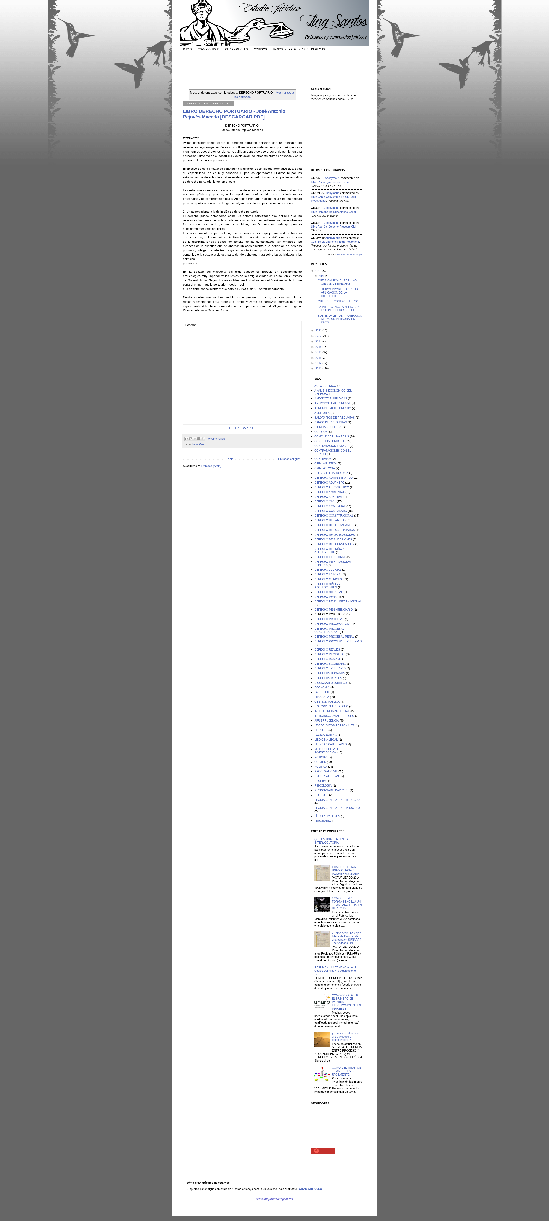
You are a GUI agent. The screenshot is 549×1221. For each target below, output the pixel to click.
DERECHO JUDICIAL (327, 569)
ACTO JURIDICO (325, 385)
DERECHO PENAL (326, 596)
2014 (318, 352)
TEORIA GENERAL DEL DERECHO (337, 800)
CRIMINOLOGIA (324, 468)
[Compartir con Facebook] (199, 439)
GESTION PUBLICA (327, 701)
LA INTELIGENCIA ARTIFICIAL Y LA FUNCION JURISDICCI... (339, 308)
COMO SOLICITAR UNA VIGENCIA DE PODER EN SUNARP (345, 870)
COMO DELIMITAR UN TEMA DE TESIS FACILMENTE (346, 1071)
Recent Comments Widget (349, 254)
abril (322, 275)
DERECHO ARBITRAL (328, 496)
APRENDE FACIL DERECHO (332, 408)
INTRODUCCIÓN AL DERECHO (334, 715)
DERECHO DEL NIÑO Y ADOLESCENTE (329, 550)
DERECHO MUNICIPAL (329, 579)
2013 (318, 357)
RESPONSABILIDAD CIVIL (331, 790)
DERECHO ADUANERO (329, 482)
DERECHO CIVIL (325, 501)
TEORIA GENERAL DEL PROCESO (337, 807)
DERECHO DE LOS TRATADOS (334, 529)
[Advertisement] (265, 69)
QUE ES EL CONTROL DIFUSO (338, 301)
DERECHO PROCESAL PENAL (334, 636)
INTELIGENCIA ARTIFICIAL (332, 711)
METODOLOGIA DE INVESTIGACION (327, 750)
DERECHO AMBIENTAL (329, 492)
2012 (318, 363)
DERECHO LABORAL (328, 574)
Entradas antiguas (289, 459)
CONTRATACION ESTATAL (331, 446)
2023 (318, 271)
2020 (318, 335)
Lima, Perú (198, 444)
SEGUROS (321, 795)
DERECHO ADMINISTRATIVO (333, 477)
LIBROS (319, 730)
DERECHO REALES (327, 649)
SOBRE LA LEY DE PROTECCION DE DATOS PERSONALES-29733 (340, 319)
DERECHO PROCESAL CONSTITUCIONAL (329, 630)
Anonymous (332, 178)
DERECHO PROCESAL (329, 619)
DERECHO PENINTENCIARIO (333, 609)
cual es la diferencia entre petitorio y (335, 241)
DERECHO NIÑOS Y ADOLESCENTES (327, 586)
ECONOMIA (322, 687)
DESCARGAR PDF (242, 428)
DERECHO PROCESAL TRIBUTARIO (338, 641)
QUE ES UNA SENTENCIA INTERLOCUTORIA (331, 841)
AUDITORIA (322, 413)
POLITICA (320, 766)
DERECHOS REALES (328, 678)
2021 (318, 330)
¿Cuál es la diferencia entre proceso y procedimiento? (345, 1036)
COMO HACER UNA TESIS (331, 436)
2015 (318, 346)
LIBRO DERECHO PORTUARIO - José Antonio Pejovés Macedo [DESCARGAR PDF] (234, 114)
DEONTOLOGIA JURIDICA (331, 473)
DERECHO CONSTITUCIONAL (333, 515)
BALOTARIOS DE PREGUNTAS (334, 417)
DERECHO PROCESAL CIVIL (333, 623)
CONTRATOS (323, 458)
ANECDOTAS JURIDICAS (330, 398)
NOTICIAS (321, 757)
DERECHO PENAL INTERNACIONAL (338, 601)
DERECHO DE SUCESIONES (333, 539)
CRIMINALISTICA (325, 463)
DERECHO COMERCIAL (329, 506)
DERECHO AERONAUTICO (331, 487)
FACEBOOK (322, 692)
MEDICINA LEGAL (326, 739)
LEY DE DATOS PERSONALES (334, 725)
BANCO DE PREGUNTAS (330, 422)
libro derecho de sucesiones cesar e (335, 211)
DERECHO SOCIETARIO (330, 663)
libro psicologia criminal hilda (330, 182)
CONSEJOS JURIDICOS (330, 441)
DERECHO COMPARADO (330, 511)
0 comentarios (216, 438)
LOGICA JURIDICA (326, 735)
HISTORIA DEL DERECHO (331, 706)
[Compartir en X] (195, 439)
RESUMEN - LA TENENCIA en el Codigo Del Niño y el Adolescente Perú (335, 971)
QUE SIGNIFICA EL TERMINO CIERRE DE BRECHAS (337, 282)
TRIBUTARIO (322, 820)
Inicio (230, 459)
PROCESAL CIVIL (326, 771)
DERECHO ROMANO (327, 659)
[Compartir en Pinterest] (203, 439)
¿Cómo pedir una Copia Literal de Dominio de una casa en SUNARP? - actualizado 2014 (346, 938)
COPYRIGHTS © (208, 49)
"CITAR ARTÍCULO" (310, 1189)
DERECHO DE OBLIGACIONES (334, 534)
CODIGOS (320, 431)
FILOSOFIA (321, 697)
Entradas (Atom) (211, 466)
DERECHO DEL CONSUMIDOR (334, 544)
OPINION (320, 762)
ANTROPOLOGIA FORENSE (332, 403)
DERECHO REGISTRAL (329, 654)
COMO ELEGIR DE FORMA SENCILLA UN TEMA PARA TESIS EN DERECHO (347, 903)
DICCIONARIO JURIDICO (330, 682)
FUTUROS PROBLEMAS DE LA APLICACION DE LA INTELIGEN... (338, 293)
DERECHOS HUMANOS (329, 673)
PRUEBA (320, 780)
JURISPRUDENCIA (326, 720)
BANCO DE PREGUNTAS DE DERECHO (299, 49)
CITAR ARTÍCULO (236, 49)
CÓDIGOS (260, 49)
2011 (318, 368)
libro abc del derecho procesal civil (334, 226)
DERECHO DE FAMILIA (329, 520)
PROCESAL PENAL (327, 776)
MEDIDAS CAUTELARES (330, 744)
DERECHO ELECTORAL (329, 557)
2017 (318, 341)
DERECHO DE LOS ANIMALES (334, 525)
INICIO (187, 49)
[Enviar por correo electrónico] (186, 439)
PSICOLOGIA (323, 785)
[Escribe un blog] (191, 439)
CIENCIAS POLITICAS (328, 427)
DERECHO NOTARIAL (328, 592)
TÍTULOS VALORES (327, 816)
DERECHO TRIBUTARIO (330, 668)
